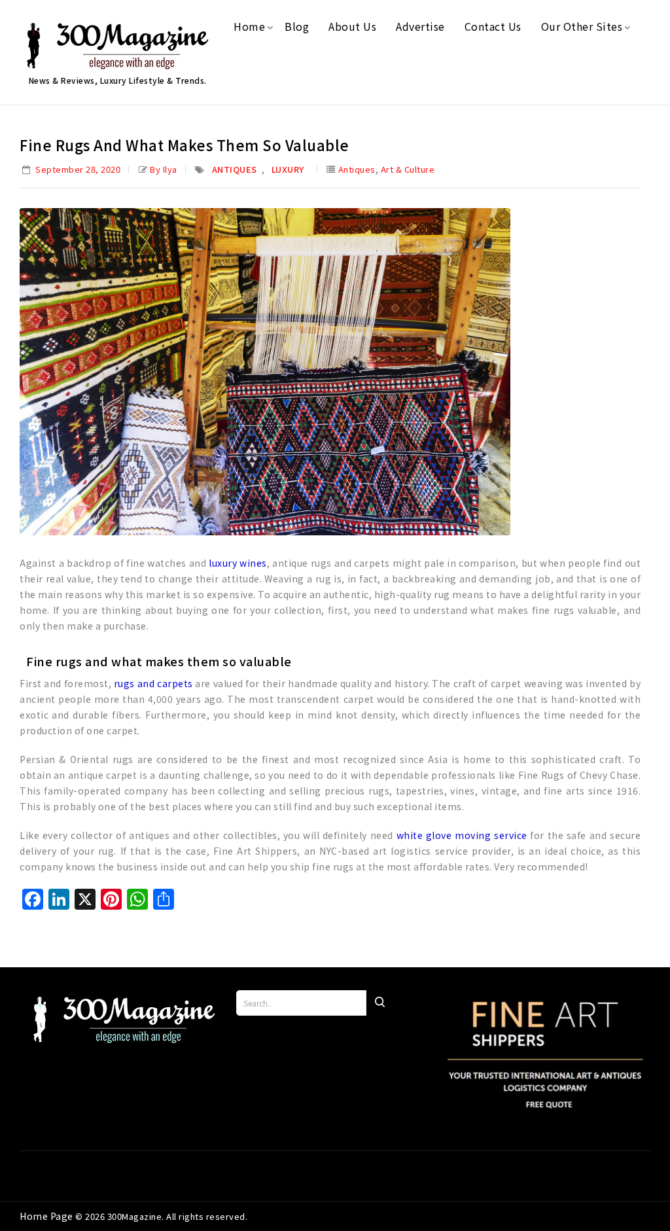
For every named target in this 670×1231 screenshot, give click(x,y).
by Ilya (163, 169)
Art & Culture (408, 169)
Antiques (234, 169)
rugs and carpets (153, 683)
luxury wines (238, 562)
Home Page (47, 1215)
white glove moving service (462, 835)
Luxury (288, 169)
